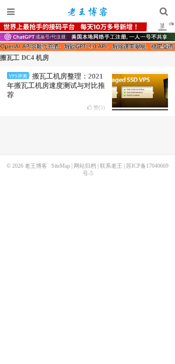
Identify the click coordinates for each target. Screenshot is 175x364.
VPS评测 (18, 76)
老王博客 (88, 11)
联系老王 (111, 166)
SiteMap (60, 166)
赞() (99, 107)
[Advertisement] (87, 269)
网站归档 (85, 166)
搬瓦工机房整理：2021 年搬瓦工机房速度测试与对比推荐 (56, 85)
